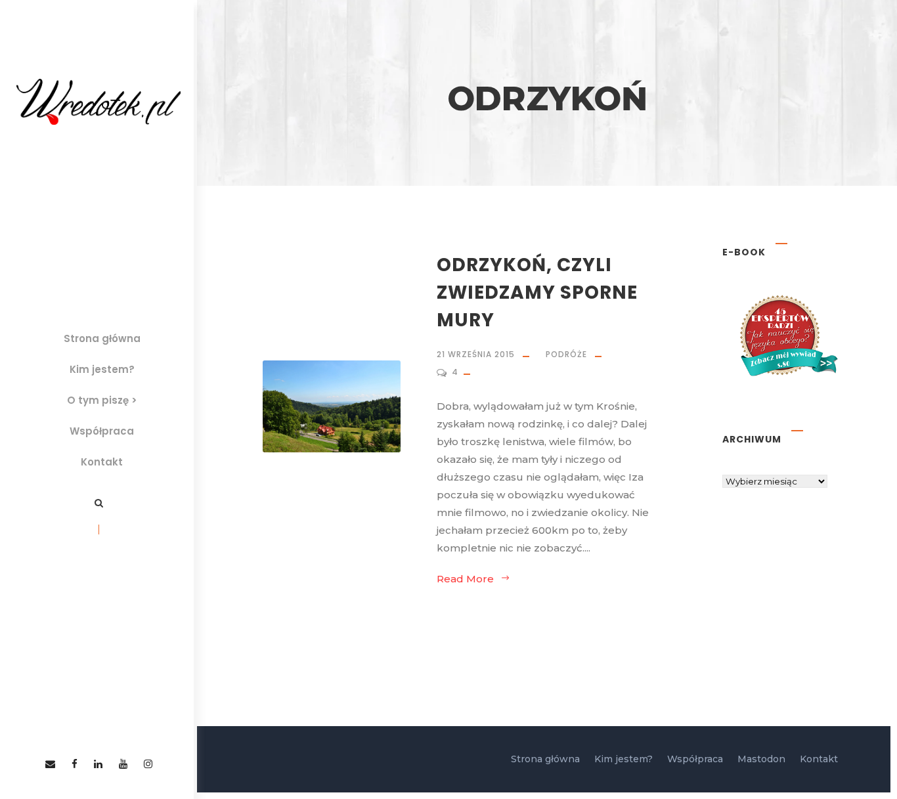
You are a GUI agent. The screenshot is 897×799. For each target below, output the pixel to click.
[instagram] (148, 764)
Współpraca (102, 431)
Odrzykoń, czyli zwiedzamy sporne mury (537, 292)
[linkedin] (98, 764)
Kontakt (102, 462)
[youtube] (123, 764)
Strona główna (102, 338)
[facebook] (74, 764)
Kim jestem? (102, 369)
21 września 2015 (476, 354)
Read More (465, 578)
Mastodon (761, 759)
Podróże (566, 354)
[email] (50, 764)
